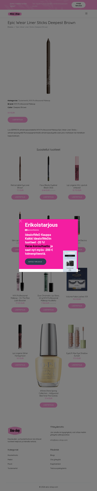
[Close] (20, 221)
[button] (35, 261)
